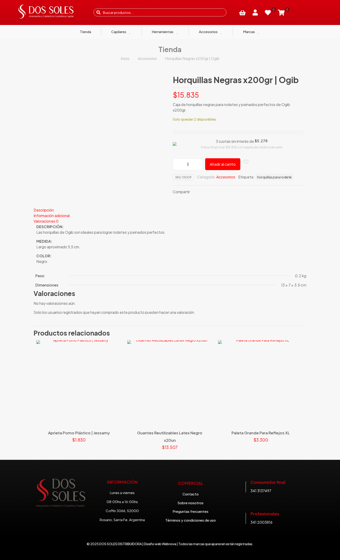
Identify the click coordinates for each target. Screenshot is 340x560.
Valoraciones (46, 221)
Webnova (169, 544)
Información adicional (52, 215)
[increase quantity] (198, 164)
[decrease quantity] (178, 164)
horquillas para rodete (274, 177)
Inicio (125, 58)
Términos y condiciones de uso (190, 520)
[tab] (170, 210)
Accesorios (147, 58)
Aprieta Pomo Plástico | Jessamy (79, 432)
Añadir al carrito (223, 164)
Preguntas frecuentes (190, 511)
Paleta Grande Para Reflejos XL (261, 432)
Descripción (44, 210)
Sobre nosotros (190, 503)
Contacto (190, 494)
